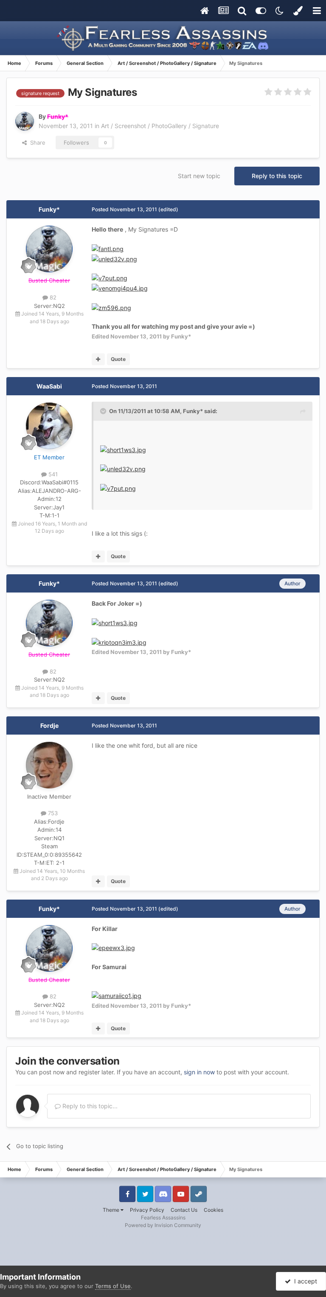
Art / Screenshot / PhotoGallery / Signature (160, 125)
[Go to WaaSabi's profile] (49, 426)
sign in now (199, 1072)
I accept (304, 1281)
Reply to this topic (277, 175)
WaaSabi (49, 386)
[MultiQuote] (98, 359)
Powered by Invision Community (163, 1225)
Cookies (213, 1210)
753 (52, 813)
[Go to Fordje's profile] (49, 765)
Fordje (49, 725)
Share (36, 142)
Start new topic (199, 175)
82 (52, 297)
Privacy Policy (147, 1210)
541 (52, 474)
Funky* (49, 209)
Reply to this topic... (89, 1106)
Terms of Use (113, 1286)
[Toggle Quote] (104, 411)
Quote (118, 359)
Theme (112, 1210)
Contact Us (184, 1210)
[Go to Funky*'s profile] (24, 121)
